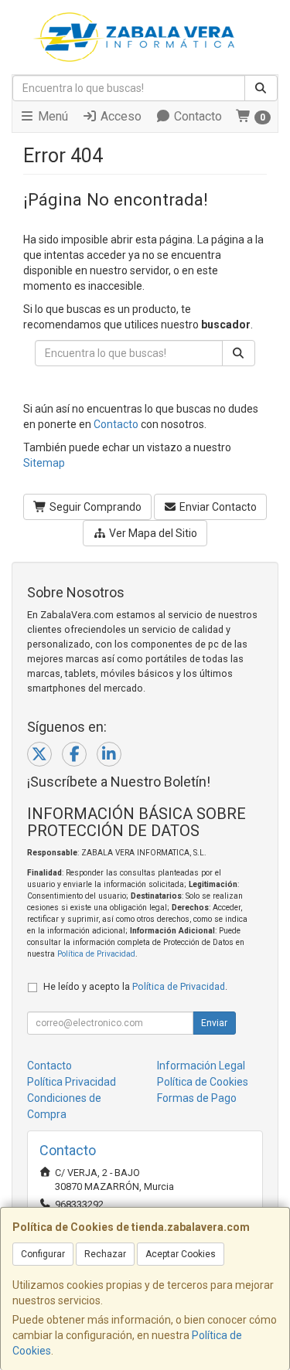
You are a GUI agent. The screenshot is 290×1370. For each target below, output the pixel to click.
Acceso (119, 116)
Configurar (43, 1254)
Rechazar (105, 1254)
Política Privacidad (71, 1082)
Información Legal (201, 1065)
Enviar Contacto (217, 507)
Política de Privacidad (96, 954)
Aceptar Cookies (180, 1254)
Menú (51, 116)
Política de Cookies (202, 1082)
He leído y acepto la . (135, 986)
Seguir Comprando (94, 507)
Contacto (196, 116)
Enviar (214, 1023)
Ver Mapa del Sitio (152, 533)
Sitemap (44, 463)
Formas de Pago (197, 1098)
